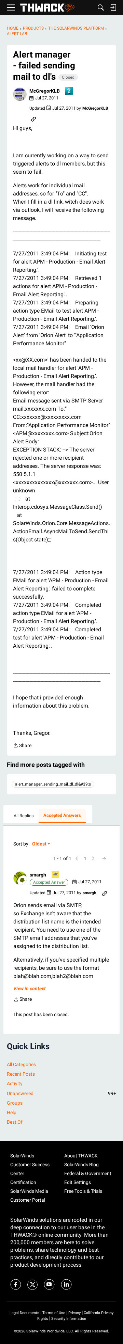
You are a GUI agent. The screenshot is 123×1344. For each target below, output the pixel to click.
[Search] (101, 7)
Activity (15, 1083)
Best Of (15, 1122)
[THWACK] (47, 7)
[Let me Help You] (56, 875)
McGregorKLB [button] (44, 91)
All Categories (21, 1064)
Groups (15, 1103)
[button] (20, 94)
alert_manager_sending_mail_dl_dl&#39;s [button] (53, 784)
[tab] (24, 816)
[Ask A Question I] (69, 91)
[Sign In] (113, 7)
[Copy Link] (33, 118)
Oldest (39, 844)
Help (11, 1112)
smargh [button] (38, 874)
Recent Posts (21, 1074)
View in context (29, 988)
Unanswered (61, 1093)
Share (22, 746)
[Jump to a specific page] (104, 858)
